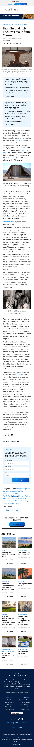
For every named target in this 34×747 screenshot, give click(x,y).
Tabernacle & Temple (11, 493)
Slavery (21, 496)
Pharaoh (20, 374)
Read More (9, 564)
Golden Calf (10, 157)
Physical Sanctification (11, 503)
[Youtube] (22, 719)
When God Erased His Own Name (8, 655)
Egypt (15, 496)
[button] (4, 43)
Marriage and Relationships (15, 25)
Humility (22, 581)
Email (6, 472)
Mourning (22, 550)
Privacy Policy (17, 744)
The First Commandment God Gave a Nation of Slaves (8, 586)
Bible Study (23, 649)
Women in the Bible (19, 498)
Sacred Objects (8, 501)
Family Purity (7, 496)
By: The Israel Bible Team (12, 38)
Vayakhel (26, 488)
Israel (4, 614)
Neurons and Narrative (23, 652)
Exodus (19, 488)
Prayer (5, 550)
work (4, 377)
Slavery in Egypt (12, 510)
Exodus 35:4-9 (20, 140)
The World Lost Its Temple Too (24, 553)
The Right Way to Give (25, 584)
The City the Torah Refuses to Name (8, 554)
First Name (8, 460)
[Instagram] (11, 719)
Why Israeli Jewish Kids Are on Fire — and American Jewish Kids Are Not (8, 620)
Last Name (8, 466)
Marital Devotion (21, 501)
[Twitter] (19, 719)
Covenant (22, 614)
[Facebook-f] (15, 719)
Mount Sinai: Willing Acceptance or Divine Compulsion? (23, 620)
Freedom (5, 581)
